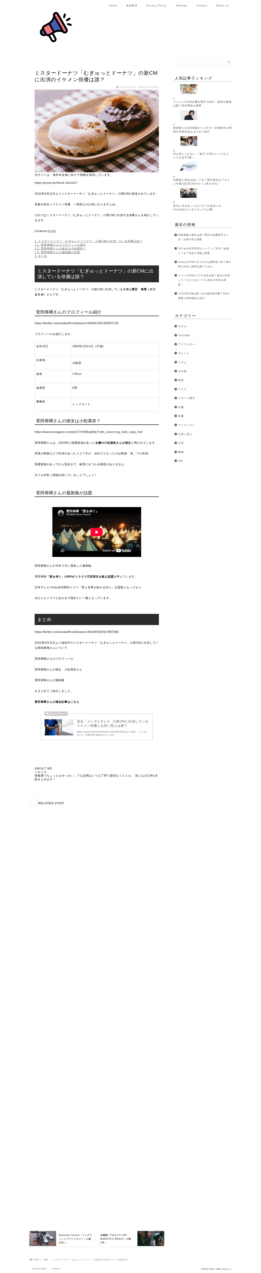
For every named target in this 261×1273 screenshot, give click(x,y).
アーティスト (186, 425)
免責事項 (131, 5)
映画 (181, 380)
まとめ (41, 256)
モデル (182, 326)
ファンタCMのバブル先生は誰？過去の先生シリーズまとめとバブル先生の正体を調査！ (204, 280)
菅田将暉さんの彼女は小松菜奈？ (60, 248)
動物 (181, 451)
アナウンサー (186, 344)
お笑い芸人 (185, 434)
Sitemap (181, 5)
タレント (183, 353)
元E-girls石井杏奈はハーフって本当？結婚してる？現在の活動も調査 (203, 250)
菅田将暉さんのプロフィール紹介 (60, 244)
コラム (182, 362)
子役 (181, 442)
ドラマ (182, 389)
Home (113, 5)
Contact (201, 5)
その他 (182, 371)
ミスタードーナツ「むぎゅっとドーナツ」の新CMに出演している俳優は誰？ (89, 241)
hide (52, 231)
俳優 (38, 66)
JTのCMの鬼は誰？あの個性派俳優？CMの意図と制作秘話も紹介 (204, 295)
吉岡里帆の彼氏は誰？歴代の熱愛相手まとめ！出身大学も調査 (203, 237)
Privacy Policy (156, 5)
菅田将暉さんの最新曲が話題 (57, 252)
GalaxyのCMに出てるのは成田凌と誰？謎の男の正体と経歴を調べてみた (204, 264)
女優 (181, 407)
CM (180, 460)
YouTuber (184, 335)
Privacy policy (39, 1268)
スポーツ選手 (186, 398)
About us (222, 5)
